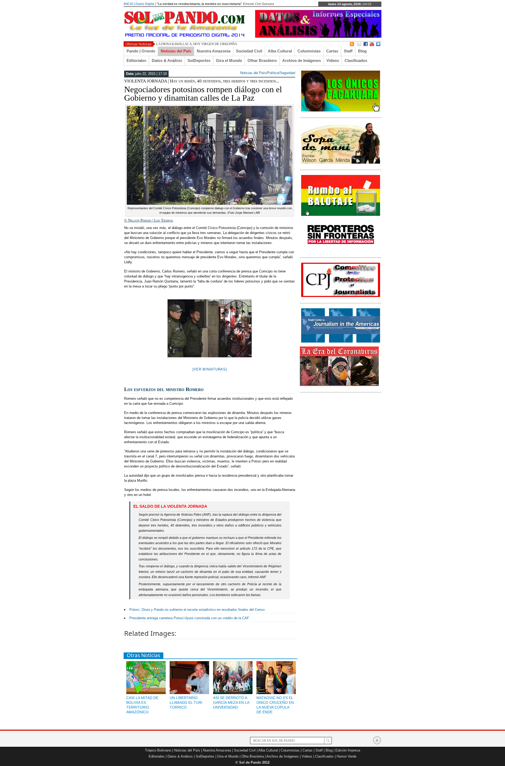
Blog (362, 51)
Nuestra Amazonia (213, 51)
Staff (348, 51)
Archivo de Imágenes (301, 60)
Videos (332, 60)
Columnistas (309, 51)
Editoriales (136, 60)
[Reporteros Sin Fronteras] (340, 250)
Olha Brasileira (252, 756)
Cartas (332, 51)
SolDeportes (199, 60)
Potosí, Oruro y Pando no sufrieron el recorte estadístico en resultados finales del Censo (197, 610)
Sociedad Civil (249, 51)
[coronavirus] (339, 385)
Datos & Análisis (167, 60)
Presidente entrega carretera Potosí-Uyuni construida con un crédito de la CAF (189, 618)
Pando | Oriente (141, 51)
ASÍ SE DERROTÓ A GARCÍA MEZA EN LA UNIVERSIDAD (231, 702)
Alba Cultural (280, 51)
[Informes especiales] (318, 36)
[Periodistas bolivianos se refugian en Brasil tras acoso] (340, 341)
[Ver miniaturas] (210, 369)
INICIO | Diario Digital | (140, 4)
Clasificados (356, 60)
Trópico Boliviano (158, 750)
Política (273, 73)
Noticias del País (176, 51)
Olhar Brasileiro (262, 60)
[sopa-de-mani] (340, 162)
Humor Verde (346, 756)
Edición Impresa (347, 750)
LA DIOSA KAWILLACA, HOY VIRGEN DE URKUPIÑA (196, 44)
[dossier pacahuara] (340, 110)
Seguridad (287, 73)
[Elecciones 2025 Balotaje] (340, 215)
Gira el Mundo (229, 60)
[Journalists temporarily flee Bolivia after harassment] (340, 296)
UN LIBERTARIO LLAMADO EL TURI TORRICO (186, 702)
